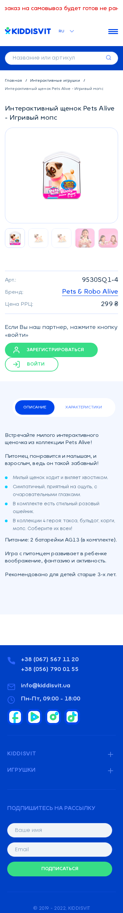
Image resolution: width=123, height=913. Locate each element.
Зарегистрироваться (55, 349)
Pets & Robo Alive (90, 292)
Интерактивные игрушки (55, 81)
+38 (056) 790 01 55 (50, 670)
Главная (14, 81)
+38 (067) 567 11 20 (50, 660)
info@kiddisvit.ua (46, 686)
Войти (35, 364)
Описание (34, 407)
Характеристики (83, 407)
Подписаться (59, 869)
